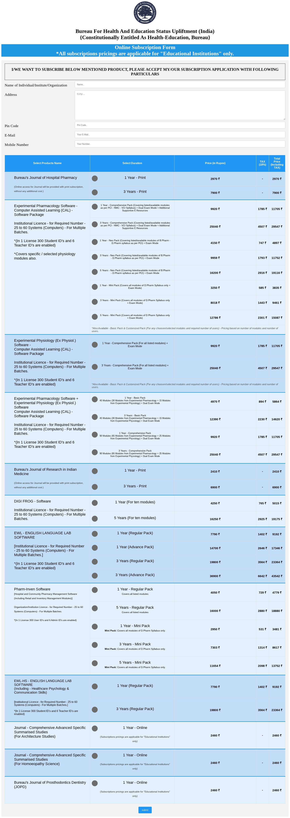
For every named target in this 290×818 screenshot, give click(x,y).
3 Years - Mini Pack (135, 646)
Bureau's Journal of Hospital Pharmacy (48, 184)
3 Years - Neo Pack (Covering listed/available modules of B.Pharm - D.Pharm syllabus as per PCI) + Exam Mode (135, 256)
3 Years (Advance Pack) (135, 575)
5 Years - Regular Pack (135, 609)
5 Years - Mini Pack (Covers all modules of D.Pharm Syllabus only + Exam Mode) (135, 316)
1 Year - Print (135, 178)
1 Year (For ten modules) (135, 502)
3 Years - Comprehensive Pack (135, 453)
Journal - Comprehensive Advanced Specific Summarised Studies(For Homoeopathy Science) (50, 759)
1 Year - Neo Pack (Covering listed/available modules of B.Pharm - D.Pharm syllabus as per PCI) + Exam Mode (135, 241)
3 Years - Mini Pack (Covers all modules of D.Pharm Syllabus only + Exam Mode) (135, 301)
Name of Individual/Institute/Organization (36, 85)
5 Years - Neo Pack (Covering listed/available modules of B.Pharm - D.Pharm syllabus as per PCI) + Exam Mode (135, 271)
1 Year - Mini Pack (135, 628)
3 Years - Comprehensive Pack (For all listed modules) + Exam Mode (135, 367)
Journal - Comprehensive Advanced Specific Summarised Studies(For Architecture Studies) (50, 732)
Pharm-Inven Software (48, 604)
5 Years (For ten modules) (135, 518)
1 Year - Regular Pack (135, 591)
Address (11, 94)
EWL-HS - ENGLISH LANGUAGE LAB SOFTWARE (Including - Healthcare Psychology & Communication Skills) (42, 686)
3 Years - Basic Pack (135, 418)
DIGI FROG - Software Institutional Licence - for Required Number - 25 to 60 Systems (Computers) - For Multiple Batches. (50, 510)
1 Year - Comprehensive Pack (135, 436)
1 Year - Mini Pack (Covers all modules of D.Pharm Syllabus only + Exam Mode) (135, 286)
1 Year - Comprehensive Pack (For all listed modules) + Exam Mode (135, 345)
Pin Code (11, 126)
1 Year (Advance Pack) (135, 547)
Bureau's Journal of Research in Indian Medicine (48, 478)
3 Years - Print (135, 191)
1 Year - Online (135, 734)
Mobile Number (17, 145)
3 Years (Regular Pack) (135, 561)
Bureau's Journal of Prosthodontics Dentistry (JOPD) (50, 784)
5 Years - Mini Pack (135, 664)
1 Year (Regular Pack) (135, 533)
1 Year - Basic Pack (135, 400)
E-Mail (10, 135)
